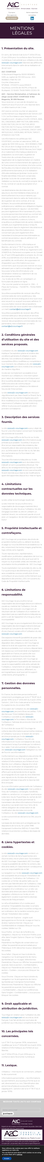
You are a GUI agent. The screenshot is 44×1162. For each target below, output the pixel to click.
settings (19, 1155)
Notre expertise (32, 12)
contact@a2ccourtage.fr (20, 309)
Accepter (6, 1158)
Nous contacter (12, 18)
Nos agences (12, 15)
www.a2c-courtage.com (12, 63)
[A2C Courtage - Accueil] (22, 5)
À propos (12, 12)
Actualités (32, 15)
